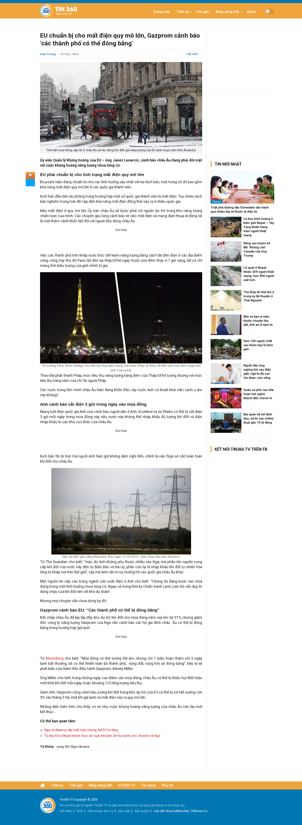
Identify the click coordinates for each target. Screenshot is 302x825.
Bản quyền (142, 811)
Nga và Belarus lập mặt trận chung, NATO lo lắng (81, 730)
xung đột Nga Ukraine (72, 746)
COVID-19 (126, 785)
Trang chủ (161, 12)
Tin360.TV (100, 805)
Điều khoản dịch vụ (100, 811)
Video (251, 12)
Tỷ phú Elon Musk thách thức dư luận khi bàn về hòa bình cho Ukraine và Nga (102, 736)
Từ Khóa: (47, 746)
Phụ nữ (167, 785)
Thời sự (183, 12)
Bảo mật (124, 811)
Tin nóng (148, 785)
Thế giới (202, 12)
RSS (80, 811)
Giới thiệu (66, 811)
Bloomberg (54, 658)
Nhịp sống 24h (227, 12)
